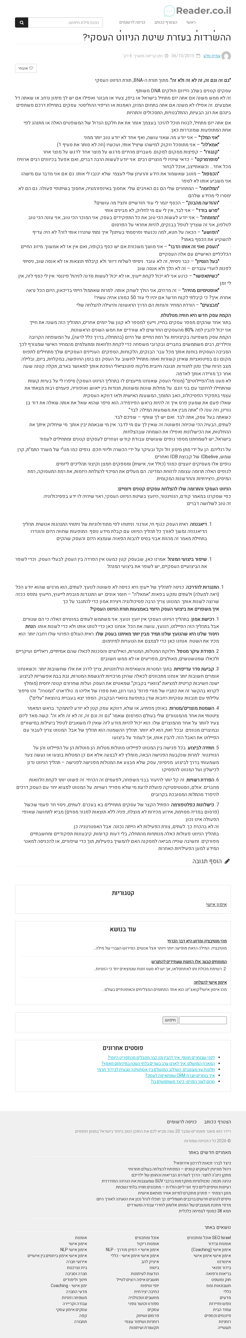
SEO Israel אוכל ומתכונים (209, 1238)
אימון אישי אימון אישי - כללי (135, 1256)
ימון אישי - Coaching (69, 1286)
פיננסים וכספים (218, 1316)
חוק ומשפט (221, 1280)
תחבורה (80, 1322)
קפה (83, 1316)
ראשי (191, 22)
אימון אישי (216, 904)
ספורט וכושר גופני (143, 1304)
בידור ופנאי (221, 1268)
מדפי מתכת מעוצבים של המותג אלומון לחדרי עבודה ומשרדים (179, 1205)
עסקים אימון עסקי (71, 1310)
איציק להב (150, 1262)
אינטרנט (224, 1262)
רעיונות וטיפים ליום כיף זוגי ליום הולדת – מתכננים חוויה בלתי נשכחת (173, 1187)
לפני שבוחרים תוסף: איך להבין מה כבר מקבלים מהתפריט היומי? (161, 1057)
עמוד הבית (222, 1310)
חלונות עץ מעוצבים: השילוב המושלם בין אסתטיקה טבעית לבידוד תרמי (156, 1069)
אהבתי (23, 68)
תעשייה (224, 1328)
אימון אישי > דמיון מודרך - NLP (132, 1250)
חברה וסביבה (76, 1274)
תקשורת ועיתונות (144, 1328)
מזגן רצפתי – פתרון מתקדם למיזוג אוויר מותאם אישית (184, 1193)
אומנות (81, 1238)
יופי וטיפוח (150, 1286)
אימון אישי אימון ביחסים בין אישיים (57, 1256)
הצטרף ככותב (165, 22)
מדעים (225, 1298)
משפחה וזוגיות (74, 1298)
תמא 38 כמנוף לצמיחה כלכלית (205, 1211)
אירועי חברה (76, 1262)
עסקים (153, 1310)
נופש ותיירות (220, 1304)
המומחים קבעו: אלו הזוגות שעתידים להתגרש (189, 962)
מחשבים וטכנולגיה (143, 1298)
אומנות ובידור (219, 1244)
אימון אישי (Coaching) (211, 1250)
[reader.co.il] (197, 7)
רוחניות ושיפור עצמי (141, 1322)
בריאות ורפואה (218, 1274)
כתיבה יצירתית (146, 1292)
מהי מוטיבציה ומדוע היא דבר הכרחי (197, 941)
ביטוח (154, 1268)
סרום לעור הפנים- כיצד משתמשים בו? (183, 1081)
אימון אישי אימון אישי (212, 1256)
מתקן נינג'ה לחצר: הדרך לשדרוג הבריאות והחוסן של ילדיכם (181, 1175)
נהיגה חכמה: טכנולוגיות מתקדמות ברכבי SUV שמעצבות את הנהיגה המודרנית (166, 1181)
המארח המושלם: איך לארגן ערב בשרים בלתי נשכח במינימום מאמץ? (158, 1063)
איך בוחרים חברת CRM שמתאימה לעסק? (180, 1075)
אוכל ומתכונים (147, 1238)
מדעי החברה (76, 1292)
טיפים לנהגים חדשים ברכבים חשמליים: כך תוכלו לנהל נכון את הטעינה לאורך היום (164, 1199)
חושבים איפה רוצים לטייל (137, 1280)
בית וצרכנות (77, 1268)
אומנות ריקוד (147, 1244)
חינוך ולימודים (75, 1280)
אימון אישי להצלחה (210, 983)
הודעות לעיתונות (145, 1274)
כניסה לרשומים (132, 22)
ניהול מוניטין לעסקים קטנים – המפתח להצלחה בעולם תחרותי (179, 1169)
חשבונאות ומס (218, 1286)
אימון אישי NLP (73, 1250)
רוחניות (225, 1322)
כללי (227, 1292)
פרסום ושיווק (147, 1316)
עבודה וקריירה (75, 1304)
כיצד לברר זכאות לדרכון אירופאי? (202, 1163)
